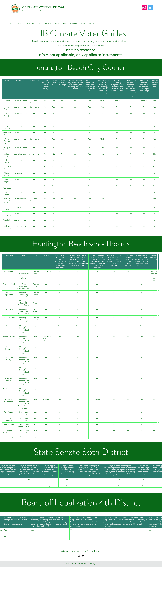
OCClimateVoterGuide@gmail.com (80, 550)
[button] (29, 23)
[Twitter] (150, 7)
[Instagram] (144, 7)
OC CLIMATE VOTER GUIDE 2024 (43, 7)
